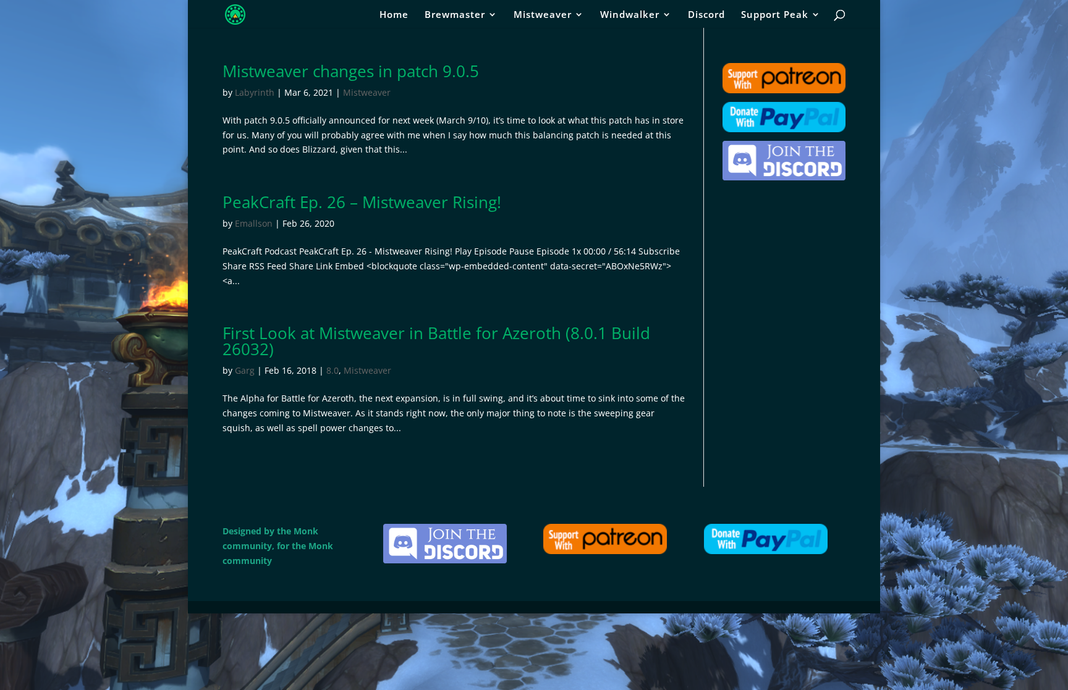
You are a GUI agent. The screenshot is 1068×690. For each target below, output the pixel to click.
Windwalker (629, 15)
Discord (706, 15)
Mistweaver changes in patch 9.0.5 (350, 71)
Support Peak (774, 15)
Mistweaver (543, 15)
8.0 (332, 370)
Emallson (254, 223)
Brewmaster (455, 15)
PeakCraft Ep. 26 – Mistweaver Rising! (361, 202)
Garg (245, 370)
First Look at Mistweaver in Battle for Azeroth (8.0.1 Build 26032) (436, 341)
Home (394, 15)
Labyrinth (254, 92)
